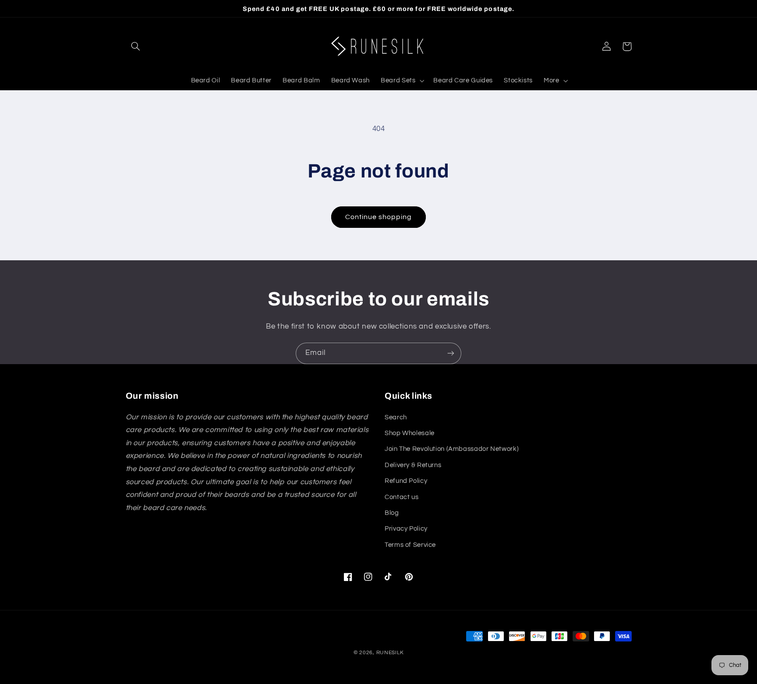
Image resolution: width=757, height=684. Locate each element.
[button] (136, 46)
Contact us (401, 497)
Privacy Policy (406, 528)
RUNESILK (390, 652)
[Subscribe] (451, 353)
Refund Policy (406, 481)
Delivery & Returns (413, 465)
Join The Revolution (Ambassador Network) (452, 449)
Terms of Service (410, 545)
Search (396, 417)
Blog (392, 513)
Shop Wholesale (410, 433)
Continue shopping (378, 216)
